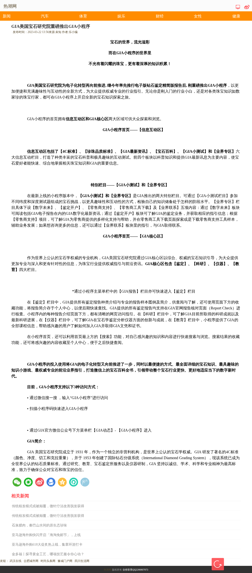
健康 (236, 16)
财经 (160, 16)
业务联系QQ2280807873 (135, 569)
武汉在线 (15, 561)
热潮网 (107, 569)
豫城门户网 (65, 561)
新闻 (7, 16)
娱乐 (121, 16)
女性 (198, 16)
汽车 (45, 16)
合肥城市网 (31, 561)
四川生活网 (82, 561)
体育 (83, 16)
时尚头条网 (48, 561)
